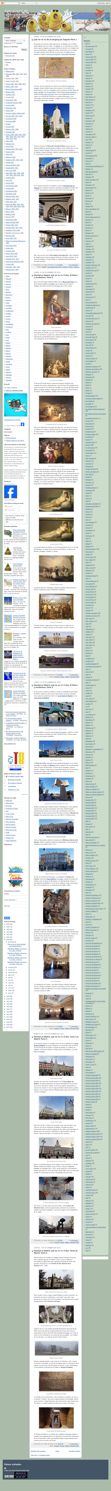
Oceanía (88, 858)
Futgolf (88, 493)
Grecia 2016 (9, 146)
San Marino (89, 1062)
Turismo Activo (90, 1192)
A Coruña (88, 49)
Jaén (87, 626)
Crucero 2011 (90, 353)
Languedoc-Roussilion (92, 666)
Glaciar (88, 517)
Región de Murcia (91, 1016)
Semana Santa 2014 (92, 1078)
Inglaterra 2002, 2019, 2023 (14, 160)
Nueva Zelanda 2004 (12, 222)
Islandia (88, 610)
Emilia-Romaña (90, 396)
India (87, 562)
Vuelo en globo (90, 1225)
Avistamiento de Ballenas (94, 166)
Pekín (87, 914)
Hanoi (87, 541)
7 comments (74, 1026)
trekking (88, 1184)
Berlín (87, 196)
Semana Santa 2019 (92, 1091)
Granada (88, 525)
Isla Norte (89, 605)
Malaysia (88, 730)
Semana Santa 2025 (92, 1099)
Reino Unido (89, 1019)
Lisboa (67, 1333)
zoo (87, 1248)
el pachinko (12, 786)
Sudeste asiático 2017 (93, 1134)
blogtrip (58, 46)
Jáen (7, 329)
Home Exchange (61, 732)
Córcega (88, 326)
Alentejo (88, 83)
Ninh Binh (89, 832)
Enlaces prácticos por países (15, 440)
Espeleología (90, 431)
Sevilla (8, 361)
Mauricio (88, 754)
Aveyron (88, 161)
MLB (87, 768)
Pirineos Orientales (91, 927)
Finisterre (88, 464)
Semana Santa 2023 (92, 1094)
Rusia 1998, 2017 (11, 238)
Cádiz (7, 303)
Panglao (88, 882)
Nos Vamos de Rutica (69, 92)
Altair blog (9, 800)
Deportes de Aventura (92, 369)
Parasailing (89, 890)
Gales (87, 496)
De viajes (9, 806)
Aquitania (88, 123)
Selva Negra (89, 1072)
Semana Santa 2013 (92, 1075)
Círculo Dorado (90, 302)
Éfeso (87, 388)
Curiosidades (90, 361)
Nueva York (89, 852)
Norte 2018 (89, 840)
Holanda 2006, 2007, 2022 (14, 149)
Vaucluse (88, 1206)
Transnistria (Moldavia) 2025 (15, 261)
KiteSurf (88, 653)
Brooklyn (88, 225)
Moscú (88, 781)
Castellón (9, 308)
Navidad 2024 (90, 816)
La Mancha (89, 658)
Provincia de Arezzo (92, 951)
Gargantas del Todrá (92, 506)
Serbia (88, 1104)
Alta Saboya (89, 97)
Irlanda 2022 (10, 162)
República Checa (91, 1022)
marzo (10, 988)
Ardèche (88, 129)
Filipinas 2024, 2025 (12, 129)
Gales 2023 (9, 141)
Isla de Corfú (90, 589)
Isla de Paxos (90, 600)
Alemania (88, 81)
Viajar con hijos (11, 835)
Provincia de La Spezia (93, 959)
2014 (8, 1009)
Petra (87, 922)
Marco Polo (9, 816)
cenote (88, 278)
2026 (8, 924)
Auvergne (88, 158)
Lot (86, 706)
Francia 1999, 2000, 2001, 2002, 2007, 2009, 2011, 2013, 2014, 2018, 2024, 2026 (16, 136)
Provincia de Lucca (92, 962)
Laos (87, 669)
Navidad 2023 (90, 813)
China (87, 294)
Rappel (88, 1011)
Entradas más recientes (38, 1451)
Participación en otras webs (94, 908)
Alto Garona (89, 99)
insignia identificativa (9, 500)
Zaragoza (9, 380)
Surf (87, 1155)
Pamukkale (89, 879)
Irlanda (88, 573)
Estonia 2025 (10, 126)
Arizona (88, 131)
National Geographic (12, 819)
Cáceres (8, 300)
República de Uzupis (92, 1024)
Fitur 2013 (89, 474)
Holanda (88, 546)
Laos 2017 (9, 180)
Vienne (88, 1216)
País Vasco (89, 866)
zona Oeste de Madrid (65, 696)
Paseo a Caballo (91, 911)
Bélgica (88, 190)
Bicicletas (89, 198)
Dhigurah (88, 374)
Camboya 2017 (10, 94)
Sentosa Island (90, 1102)
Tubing (88, 1187)
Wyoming (88, 1234)
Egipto (70, 1434)
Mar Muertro (89, 744)
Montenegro (89, 776)
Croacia (88, 350)
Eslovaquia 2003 (11, 118)
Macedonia (89, 720)
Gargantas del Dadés (92, 504)
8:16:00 (60, 1026)
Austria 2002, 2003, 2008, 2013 (15, 84)
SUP (87, 1147)
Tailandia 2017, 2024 (12, 259)
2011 (8, 1017)
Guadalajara (9, 324)
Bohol (87, 212)
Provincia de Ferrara (92, 946)
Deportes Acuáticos (92, 366)
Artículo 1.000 (90, 137)
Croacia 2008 (10, 105)
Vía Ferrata (89, 1211)
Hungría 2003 (10, 152)
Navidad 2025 (90, 818)
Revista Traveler (11, 827)
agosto (10, 975)
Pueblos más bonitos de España (96, 988)
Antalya (88, 118)
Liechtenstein (90, 685)
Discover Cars (10, 55)
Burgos (8, 297)
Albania (88, 78)
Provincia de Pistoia (92, 972)
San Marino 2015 (11, 245)
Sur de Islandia (90, 1150)
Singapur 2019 (10, 251)
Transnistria (89, 1182)
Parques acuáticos (91, 900)
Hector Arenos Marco (9, 484)
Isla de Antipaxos (91, 581)
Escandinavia (90, 406)
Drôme (88, 382)
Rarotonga (89, 1014)
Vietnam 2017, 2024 (12, 269)
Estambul (88, 437)
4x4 (87, 43)
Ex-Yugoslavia (90, 448)
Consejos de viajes (91, 324)
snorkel (88, 1123)
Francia (88, 485)
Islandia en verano (91, 616)
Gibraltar (88, 509)
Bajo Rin (88, 174)
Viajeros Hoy (10, 838)
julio (9, 977)
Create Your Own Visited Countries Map (16, 1470)
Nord (87, 834)
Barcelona (9, 295)
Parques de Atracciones (93, 903)
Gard (87, 501)
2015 (8, 1006)
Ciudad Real (9, 311)
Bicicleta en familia (14, 780)
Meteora (88, 760)
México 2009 (10, 212)
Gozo (87, 520)
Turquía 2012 (10, 264)
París (87, 892)
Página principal (11, 438)
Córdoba (8, 313)
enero (10, 993)
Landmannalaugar (91, 664)
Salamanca (9, 359)
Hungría (88, 554)
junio (9, 980)
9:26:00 (60, 265)
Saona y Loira (90, 1064)
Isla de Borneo (90, 586)
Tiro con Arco (90, 1168)
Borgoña (88, 214)
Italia (87, 624)
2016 (8, 1004)
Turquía (88, 1195)
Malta (87, 738)
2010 (8, 1019)
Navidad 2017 (90, 800)
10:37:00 (60, 1444)
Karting (88, 648)
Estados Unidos (90, 434)
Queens (88, 1006)
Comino (88, 310)
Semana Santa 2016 (92, 1083)
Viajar (7, 832)
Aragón (88, 126)
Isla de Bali (89, 584)
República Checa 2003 (13, 230)
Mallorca (8, 348)
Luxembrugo (89, 714)
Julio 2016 (89, 645)
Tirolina (88, 1171)
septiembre (11, 972)
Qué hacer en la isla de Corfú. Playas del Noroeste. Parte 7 (19, 675)
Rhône (88, 1032)
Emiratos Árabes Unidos (93, 398)
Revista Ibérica (10, 824)
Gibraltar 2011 (10, 144)
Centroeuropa (90, 284)
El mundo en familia (15, 783)
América (66, 763)
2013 (8, 1012)
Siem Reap (89, 1112)
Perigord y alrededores (93, 919)
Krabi (87, 656)
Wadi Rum (89, 1232)
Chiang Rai (89, 292)
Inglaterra (88, 570)
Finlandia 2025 (10, 132)
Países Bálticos (90, 868)
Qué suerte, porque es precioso (16, 738)
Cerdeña (88, 286)
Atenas (88, 145)
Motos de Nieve (90, 786)
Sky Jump (89, 1118)
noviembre (11, 967)
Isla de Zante (90, 602)
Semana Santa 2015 (92, 1080)
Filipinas (88, 461)
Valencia (8, 372)
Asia (87, 139)
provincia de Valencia (53, 54)
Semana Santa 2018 (92, 1088)
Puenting (88, 993)
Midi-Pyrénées (90, 765)
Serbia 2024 (9, 248)
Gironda (88, 514)
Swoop (88, 1158)
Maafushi (88, 717)
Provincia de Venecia (92, 983)
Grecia (88, 528)
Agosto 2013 (89, 57)
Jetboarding (89, 629)
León (7, 335)
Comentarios (11, 510)
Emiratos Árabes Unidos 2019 (15, 113)
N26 (7, 65)
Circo (87, 300)
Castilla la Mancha (91, 265)
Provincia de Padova (92, 967)
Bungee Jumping (91, 236)
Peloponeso (89, 916)
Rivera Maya (89, 1038)
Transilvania (89, 1179)
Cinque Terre (89, 297)
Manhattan (89, 741)
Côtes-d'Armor (90, 348)
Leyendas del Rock (92, 680)
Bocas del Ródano (91, 209)
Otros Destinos (10, 822)
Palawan (88, 874)
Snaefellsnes (90, 1120)
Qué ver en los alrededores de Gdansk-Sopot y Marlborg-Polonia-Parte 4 (18, 655)
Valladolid (9, 375)
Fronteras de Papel (12, 808)
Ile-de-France (90, 557)
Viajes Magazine (11, 840)
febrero (10, 990)
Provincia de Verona (92, 986)
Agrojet (88, 65)
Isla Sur (88, 608)
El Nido (88, 393)
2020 (8, 940)
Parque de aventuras (92, 895)
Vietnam (88, 1219)
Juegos (88, 634)
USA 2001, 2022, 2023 (13, 267)
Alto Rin (88, 102)
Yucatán (88, 1242)
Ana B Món (52, 92)
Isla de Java (89, 594)
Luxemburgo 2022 (11, 191)
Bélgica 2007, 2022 (12, 86)
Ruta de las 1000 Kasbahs (94, 1051)
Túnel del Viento (91, 1190)
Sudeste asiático (91, 1131)
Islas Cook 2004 (11, 170)
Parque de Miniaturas (92, 898)
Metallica (88, 757)
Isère (87, 578)
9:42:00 (60, 675)
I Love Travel (10, 814)
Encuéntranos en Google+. (12, 420)
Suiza (87, 1144)
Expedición (89, 450)
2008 (8, 1024)
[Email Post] (78, 265)
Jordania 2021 (10, 178)
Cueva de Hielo (90, 358)
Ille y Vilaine (89, 560)
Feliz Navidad (17, 548)
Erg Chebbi (89, 401)
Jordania (88, 632)
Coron (87, 332)
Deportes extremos (91, 372)
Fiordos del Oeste (91, 472)
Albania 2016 (10, 71)
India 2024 (9, 154)
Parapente (89, 887)
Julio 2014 (89, 640)
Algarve (88, 86)
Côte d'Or (88, 345)
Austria (88, 153)
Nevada (88, 824)
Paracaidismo (90, 884)
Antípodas (89, 121)
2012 (8, 1014)
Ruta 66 (88, 1048)
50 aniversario (90, 46)
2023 (8, 932)
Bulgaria (88, 233)
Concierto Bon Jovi (91, 318)
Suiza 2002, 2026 (11, 256)
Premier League (90, 938)
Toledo (8, 369)
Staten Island (90, 1126)
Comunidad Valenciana (68, 54)
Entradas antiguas (74, 1451)
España (8, 124)
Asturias (8, 287)
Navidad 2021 (90, 808)
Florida (88, 477)
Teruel (8, 367)
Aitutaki (88, 67)
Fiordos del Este (91, 469)
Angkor (88, 113)
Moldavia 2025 (10, 214)
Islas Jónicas (90, 621)
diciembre (11, 942)
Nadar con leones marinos (94, 792)
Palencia (8, 356)
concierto (88, 316)
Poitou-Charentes (91, 930)
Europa (70, 267)
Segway (88, 1070)
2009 (8, 1022)
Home (57, 1451)
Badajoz (8, 292)
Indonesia (89, 565)
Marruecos (89, 752)
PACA (87, 863)
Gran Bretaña (90, 522)
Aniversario (89, 115)
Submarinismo (90, 1128)
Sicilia (87, 1110)
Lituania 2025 (10, 188)
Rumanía (88, 1043)
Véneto (88, 1208)
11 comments (73, 265)
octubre (10, 970)
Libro (87, 682)
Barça (87, 182)
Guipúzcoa (9, 327)
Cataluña (88, 276)
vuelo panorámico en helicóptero (96, 1227)
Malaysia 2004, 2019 (12, 196)
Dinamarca (89, 377)
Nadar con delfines (91, 789)
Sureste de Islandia (92, 1152)
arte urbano (89, 134)
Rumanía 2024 (10, 236)
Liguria (88, 688)
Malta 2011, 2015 (11, 202)
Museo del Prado (68, 282)
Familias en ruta (13, 790)
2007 (8, 1027)
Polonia (88, 932)
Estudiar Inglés (90, 442)
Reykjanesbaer (90, 1027)
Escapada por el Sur (92, 418)
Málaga (8, 345)
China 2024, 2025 (11, 100)
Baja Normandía (91, 172)
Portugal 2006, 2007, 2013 (14, 228)
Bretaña (88, 220)
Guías (87, 533)
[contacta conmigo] (85, 37)
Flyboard (88, 480)
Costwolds (89, 342)
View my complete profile (14, 390)
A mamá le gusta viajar (16, 776)
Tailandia (88, 1160)
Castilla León (90, 268)
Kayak (88, 650)
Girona (8, 321)
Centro (88, 281)
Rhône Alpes (89, 1035)
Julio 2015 (89, 642)
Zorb (87, 1250)
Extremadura (90, 453)
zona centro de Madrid (41, 698)
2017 (8, 1001)
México (88, 762)
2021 (8, 937)
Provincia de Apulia (92, 948)
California (88, 246)
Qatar (87, 996)
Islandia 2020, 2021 (12, 168)
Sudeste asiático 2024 (93, 1139)
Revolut (8, 62)
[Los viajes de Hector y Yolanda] (22, 425)
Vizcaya (8, 377)
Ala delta (88, 70)
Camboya (88, 249)
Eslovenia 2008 (11, 121)
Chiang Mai (89, 289)
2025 (8, 927)
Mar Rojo (88, 746)
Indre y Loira (89, 568)
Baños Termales (91, 180)
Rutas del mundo (11, 830)
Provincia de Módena (92, 964)
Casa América (51, 879)
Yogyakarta (89, 1237)
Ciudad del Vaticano (92, 305)
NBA (87, 821)
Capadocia (89, 257)
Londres (88, 704)
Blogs (87, 204)
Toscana (88, 1176)
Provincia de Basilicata (93, 943)
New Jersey (89, 826)
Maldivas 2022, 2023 (12, 199)
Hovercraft (89, 552)
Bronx (87, 222)
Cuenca (8, 319)
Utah (87, 1198)
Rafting (88, 1008)
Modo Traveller (38, 92)
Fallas (87, 456)
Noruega (88, 850)
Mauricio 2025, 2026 (12, 209)
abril (9, 985)
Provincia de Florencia (93, 956)
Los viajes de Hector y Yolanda (12, 425)
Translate (19, 43)
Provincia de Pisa (91, 970)
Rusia (87, 1046)
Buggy (88, 230)
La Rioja (8, 332)
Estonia (88, 440)
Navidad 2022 (90, 810)
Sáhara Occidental (91, 1054)
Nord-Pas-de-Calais (92, 837)
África (87, 54)
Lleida (8, 337)
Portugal (88, 935)
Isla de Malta (90, 597)
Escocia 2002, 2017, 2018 (14, 116)
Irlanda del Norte (91, 576)
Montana (88, 773)
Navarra (8, 353)
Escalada (88, 404)
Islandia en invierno (92, 613)
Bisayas (88, 201)
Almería (8, 284)
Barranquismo (90, 188)
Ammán (88, 107)
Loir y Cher (89, 698)
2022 (8, 934)
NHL (87, 829)
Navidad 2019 (74, 677)
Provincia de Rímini (92, 978)
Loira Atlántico (90, 701)
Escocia (88, 421)
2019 (8, 996)
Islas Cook (89, 618)
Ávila (7, 289)
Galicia (88, 498)
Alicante (8, 281)
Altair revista (10, 803)
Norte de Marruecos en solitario (95, 845)
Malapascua (89, 728)
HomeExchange (90, 549)
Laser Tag (89, 672)
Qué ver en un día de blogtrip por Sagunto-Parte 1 (55, 40)
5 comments (74, 675)
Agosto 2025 (89, 62)
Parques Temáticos (92, 906)
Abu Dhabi (89, 51)
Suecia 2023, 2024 (12, 253)
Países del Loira (91, 871)
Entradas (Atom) (44, 1455)
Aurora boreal (90, 150)
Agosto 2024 (89, 59)
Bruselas (88, 228)
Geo (7, 811)
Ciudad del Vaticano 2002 (14, 102)
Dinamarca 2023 (11, 108)
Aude (87, 147)
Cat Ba (88, 273)
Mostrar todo (24, 794)
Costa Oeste (89, 340)
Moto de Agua (90, 784)
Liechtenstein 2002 (12, 186)
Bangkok (88, 177)
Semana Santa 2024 (92, 1096)
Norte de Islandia (91, 842)
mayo (10, 983)
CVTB (70, 90)
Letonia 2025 (10, 183)
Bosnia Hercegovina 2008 (14, 89)
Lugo (7, 340)
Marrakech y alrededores (93, 749)
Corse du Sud (90, 334)
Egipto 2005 (9, 110)
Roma (87, 1040)
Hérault (88, 544)
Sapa (87, 1067)
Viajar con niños (91, 1214)
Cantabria (9, 305)
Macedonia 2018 (11, 194)
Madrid (8, 343)
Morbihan (88, 778)
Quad (87, 998)
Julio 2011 (89, 637)
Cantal (88, 254)
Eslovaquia (89, 423)
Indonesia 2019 (10, 157)
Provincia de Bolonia (92, 954)
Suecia (88, 1142)
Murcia (8, 351)
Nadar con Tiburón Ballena (94, 794)
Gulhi (87, 538)
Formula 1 (89, 482)
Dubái (87, 385)
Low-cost (88, 709)
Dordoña (88, 380)
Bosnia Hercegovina (92, 217)
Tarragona (9, 364)
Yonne (87, 1240)
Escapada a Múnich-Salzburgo (95, 409)
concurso (88, 321)
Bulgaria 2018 (10, 92)
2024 (8, 929)
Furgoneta (89, 490)
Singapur (88, 1115)
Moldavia (88, 770)
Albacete (8, 279)
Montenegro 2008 (11, 220)
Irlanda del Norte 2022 (13, 165)
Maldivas (88, 733)
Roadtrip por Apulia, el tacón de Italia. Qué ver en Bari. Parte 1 (20, 581)
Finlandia (88, 466)
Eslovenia (89, 426)
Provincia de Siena (91, 980)
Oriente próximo (90, 860)
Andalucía (89, 110)
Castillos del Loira (91, 270)
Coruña (8, 316)
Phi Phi (88, 924)
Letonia (88, 677)
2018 (8, 999)
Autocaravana (90, 156)
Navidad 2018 (90, 802)
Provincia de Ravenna (92, 975)
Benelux (88, 193)
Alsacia (88, 94)
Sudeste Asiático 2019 (93, 1136)
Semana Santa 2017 (92, 1086)
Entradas (10, 506)
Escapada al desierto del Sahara (96, 414)
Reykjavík (89, 1030)
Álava (7, 276)
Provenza (88, 940)
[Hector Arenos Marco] (10, 498)
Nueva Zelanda (90, 855)
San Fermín (89, 1059)
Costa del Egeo (90, 337)
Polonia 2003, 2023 (12, 225)
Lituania (88, 693)
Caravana (88, 260)
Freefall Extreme (91, 488)
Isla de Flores (90, 592)
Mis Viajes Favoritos (47, 94)
